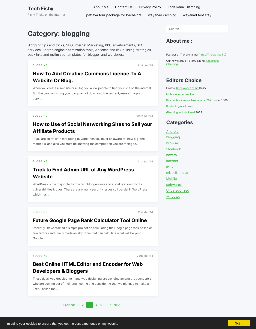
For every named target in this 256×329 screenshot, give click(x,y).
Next (117, 305)
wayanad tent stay (197, 15)
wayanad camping (162, 15)
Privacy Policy (150, 7)
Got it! (239, 323)
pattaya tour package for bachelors (113, 15)
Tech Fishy (40, 8)
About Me (101, 7)
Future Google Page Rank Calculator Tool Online (90, 220)
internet (172, 161)
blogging (173, 137)
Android (172, 131)
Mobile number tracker (180, 94)
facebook (173, 149)
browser (172, 143)
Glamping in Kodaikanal (180, 112)
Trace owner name (187, 88)
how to (171, 155)
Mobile (171, 179)
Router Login (174, 106)
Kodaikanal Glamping (184, 7)
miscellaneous (177, 173)
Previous (69, 305)
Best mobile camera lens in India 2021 (189, 100)
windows (173, 196)
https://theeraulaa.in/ (212, 54)
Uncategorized (177, 190)
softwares (174, 185)
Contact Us (123, 7)
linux (169, 167)
